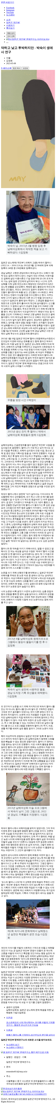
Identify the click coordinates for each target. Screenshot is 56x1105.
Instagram (10, 10)
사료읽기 (10, 25)
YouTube (10, 12)
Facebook (10, 8)
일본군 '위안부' (13, 22)
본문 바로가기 (7, 2)
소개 (8, 20)
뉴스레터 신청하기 (14, 1047)
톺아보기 (10, 28)
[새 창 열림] (27, 39)
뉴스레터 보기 (12, 1045)
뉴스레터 (10, 15)
